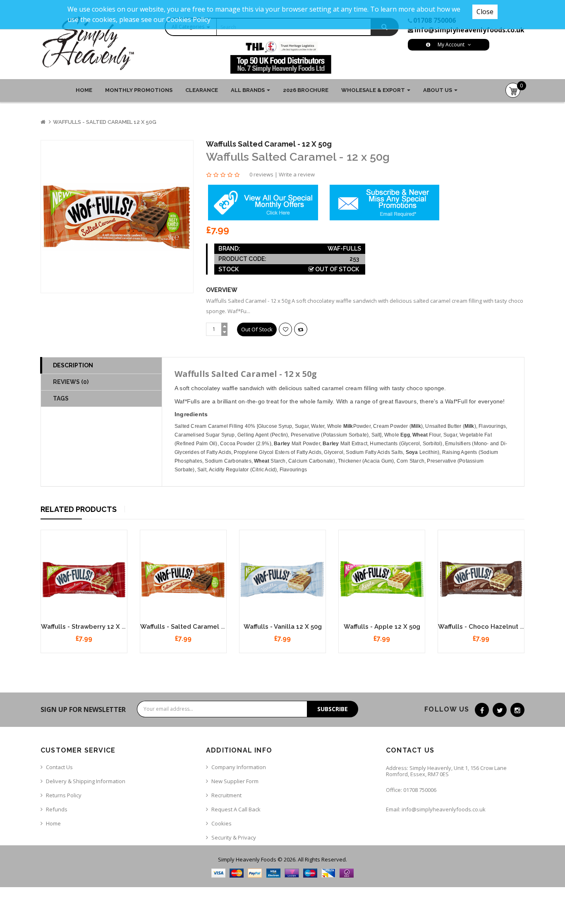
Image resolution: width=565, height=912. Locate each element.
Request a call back (236, 809)
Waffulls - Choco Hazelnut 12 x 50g (492, 626)
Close (484, 11)
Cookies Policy (188, 19)
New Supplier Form (235, 781)
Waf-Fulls (344, 248)
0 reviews (261, 174)
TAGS (61, 398)
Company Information (238, 767)
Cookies (221, 823)
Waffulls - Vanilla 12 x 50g (283, 626)
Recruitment (226, 795)
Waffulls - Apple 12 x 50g (382, 626)
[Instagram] (517, 710)
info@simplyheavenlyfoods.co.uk (469, 29)
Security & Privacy (233, 837)
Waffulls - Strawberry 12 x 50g (87, 626)
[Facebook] (482, 710)
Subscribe (332, 709)
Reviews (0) (71, 382)
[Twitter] (500, 710)
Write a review (297, 174)
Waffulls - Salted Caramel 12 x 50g (104, 122)
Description (73, 365)
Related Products (79, 509)
